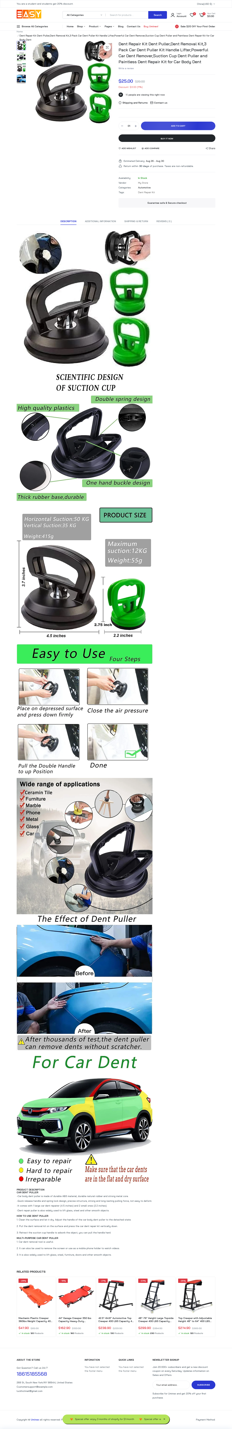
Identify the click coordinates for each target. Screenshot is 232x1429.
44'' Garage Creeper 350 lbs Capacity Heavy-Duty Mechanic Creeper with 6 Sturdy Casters (74, 1320)
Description (68, 221)
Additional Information (100, 221)
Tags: (121, 192)
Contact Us (133, 26)
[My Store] (29, 14)
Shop (80, 26)
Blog (120, 26)
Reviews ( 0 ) (164, 221)
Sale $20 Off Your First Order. (198, 26)
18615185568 (32, 1374)
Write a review (126, 68)
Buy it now (167, 138)
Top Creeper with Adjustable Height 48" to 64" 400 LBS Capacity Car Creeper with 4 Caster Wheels (195, 1320)
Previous (16, 1307)
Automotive (144, 187)
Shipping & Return (136, 221)
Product (94, 26)
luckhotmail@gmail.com (29, 1391)
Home (70, 26)
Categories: (125, 187)
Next (215, 1307)
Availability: (125, 178)
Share (212, 148)
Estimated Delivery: (134, 161)
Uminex (35, 1419)
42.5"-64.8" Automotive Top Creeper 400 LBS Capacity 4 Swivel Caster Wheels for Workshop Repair (115, 1320)
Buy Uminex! (151, 26)
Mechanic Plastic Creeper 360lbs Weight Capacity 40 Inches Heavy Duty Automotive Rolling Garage (35, 1320)
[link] (51, 1284)
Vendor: (123, 182)
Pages (109, 26)
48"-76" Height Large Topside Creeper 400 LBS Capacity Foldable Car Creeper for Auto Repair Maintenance (156, 1320)
